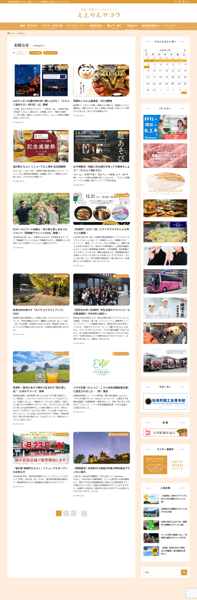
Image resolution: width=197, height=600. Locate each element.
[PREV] (146, 50)
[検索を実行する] (184, 572)
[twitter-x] (176, 1)
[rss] (184, 1)
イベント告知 (35, 53)
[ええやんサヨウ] (98, 13)
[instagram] (180, 1)
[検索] (188, 1)
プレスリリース (50, 53)
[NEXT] (184, 50)
